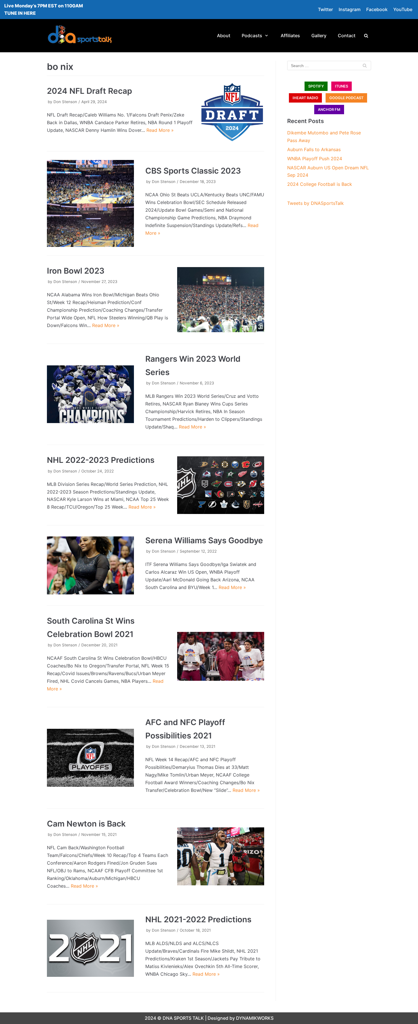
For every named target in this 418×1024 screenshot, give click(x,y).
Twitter (325, 9)
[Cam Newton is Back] (220, 856)
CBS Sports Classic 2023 (193, 171)
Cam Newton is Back (86, 824)
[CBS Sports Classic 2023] (90, 203)
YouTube (402, 9)
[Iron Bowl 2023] (220, 299)
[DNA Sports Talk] (80, 35)
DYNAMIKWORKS (255, 1018)
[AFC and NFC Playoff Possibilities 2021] (90, 758)
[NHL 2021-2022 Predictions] (90, 948)
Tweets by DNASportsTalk (315, 203)
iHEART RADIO (305, 98)
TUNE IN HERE (20, 13)
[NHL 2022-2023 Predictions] (220, 485)
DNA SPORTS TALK (183, 1018)
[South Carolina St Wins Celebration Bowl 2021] (220, 656)
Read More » (160, 130)
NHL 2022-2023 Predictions (100, 460)
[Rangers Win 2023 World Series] (90, 394)
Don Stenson (65, 101)
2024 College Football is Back (319, 184)
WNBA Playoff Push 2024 (314, 158)
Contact (346, 35)
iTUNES (341, 86)
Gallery (318, 35)
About (223, 35)
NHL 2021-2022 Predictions (198, 919)
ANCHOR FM (329, 109)
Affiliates (290, 35)
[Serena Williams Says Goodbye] (90, 565)
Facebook (377, 9)
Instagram (350, 9)
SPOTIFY (316, 86)
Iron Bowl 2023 (75, 271)
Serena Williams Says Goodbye (204, 540)
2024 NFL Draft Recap (89, 91)
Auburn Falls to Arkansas (314, 149)
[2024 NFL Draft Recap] (232, 112)
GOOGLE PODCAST (346, 98)
